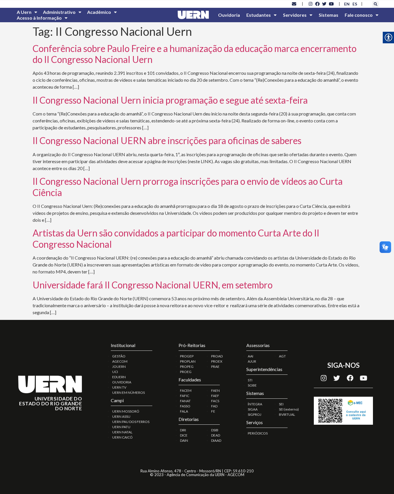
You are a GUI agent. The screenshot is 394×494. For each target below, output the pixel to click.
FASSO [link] (185, 406)
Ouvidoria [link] (229, 15)
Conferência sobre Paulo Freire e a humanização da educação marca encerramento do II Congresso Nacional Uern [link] (195, 54)
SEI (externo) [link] (289, 409)
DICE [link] (183, 435)
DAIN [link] (184, 440)
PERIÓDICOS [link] (258, 433)
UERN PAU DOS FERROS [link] (130, 422)
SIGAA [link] (253, 409)
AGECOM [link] (119, 361)
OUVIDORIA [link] (121, 382)
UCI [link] (115, 372)
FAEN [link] (215, 390)
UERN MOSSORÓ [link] (125, 411)
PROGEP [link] (187, 356)
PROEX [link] (216, 361)
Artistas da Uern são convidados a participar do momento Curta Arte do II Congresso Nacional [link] (176, 238)
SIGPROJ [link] (254, 414)
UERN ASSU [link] (121, 416)
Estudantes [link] (258, 15)
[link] (294, 3)
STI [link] (250, 380)
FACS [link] (215, 401)
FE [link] (213, 411)
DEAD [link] (215, 435)
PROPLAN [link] (188, 361)
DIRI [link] (183, 430)
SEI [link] (281, 404)
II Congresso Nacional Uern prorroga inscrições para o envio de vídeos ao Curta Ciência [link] (188, 187)
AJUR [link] (252, 361)
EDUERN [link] (119, 377)
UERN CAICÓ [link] (122, 437)
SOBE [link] (252, 385)
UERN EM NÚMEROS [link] (128, 392)
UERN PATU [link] (121, 427)
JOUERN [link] (119, 366)
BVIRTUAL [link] (287, 414)
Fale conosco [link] (359, 15)
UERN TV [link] (119, 387)
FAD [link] (214, 406)
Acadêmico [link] (99, 12)
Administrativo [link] (59, 12)
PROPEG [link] (187, 366)
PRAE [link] (215, 366)
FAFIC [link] (184, 396)
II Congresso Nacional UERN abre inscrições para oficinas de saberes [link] (167, 140)
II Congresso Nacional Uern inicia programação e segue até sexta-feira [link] (170, 100)
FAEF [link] (215, 396)
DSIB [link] (214, 430)
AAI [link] (250, 356)
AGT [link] (282, 356)
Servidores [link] (295, 15)
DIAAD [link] (216, 440)
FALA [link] (184, 411)
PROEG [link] (186, 372)
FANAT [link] (185, 401)
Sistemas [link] (328, 15)
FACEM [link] (186, 390)
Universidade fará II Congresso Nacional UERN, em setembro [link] (153, 284)
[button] (375, 4)
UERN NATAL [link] (122, 432)
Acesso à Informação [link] (39, 17)
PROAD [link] (217, 356)
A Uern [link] (24, 12)
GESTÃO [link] (118, 356)
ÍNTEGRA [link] (255, 404)
